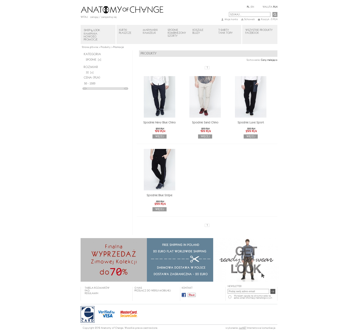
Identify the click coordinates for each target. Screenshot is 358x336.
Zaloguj (94, 17)
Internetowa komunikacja (261, 328)
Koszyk (269, 19)
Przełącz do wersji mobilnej (152, 291)
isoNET (242, 328)
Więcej (159, 136)
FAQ (87, 291)
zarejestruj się (109, 17)
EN (252, 7)
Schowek (249, 19)
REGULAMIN (91, 293)
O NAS (138, 288)
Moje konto (231, 19)
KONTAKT (187, 288)
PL (248, 7)
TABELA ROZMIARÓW (97, 288)
